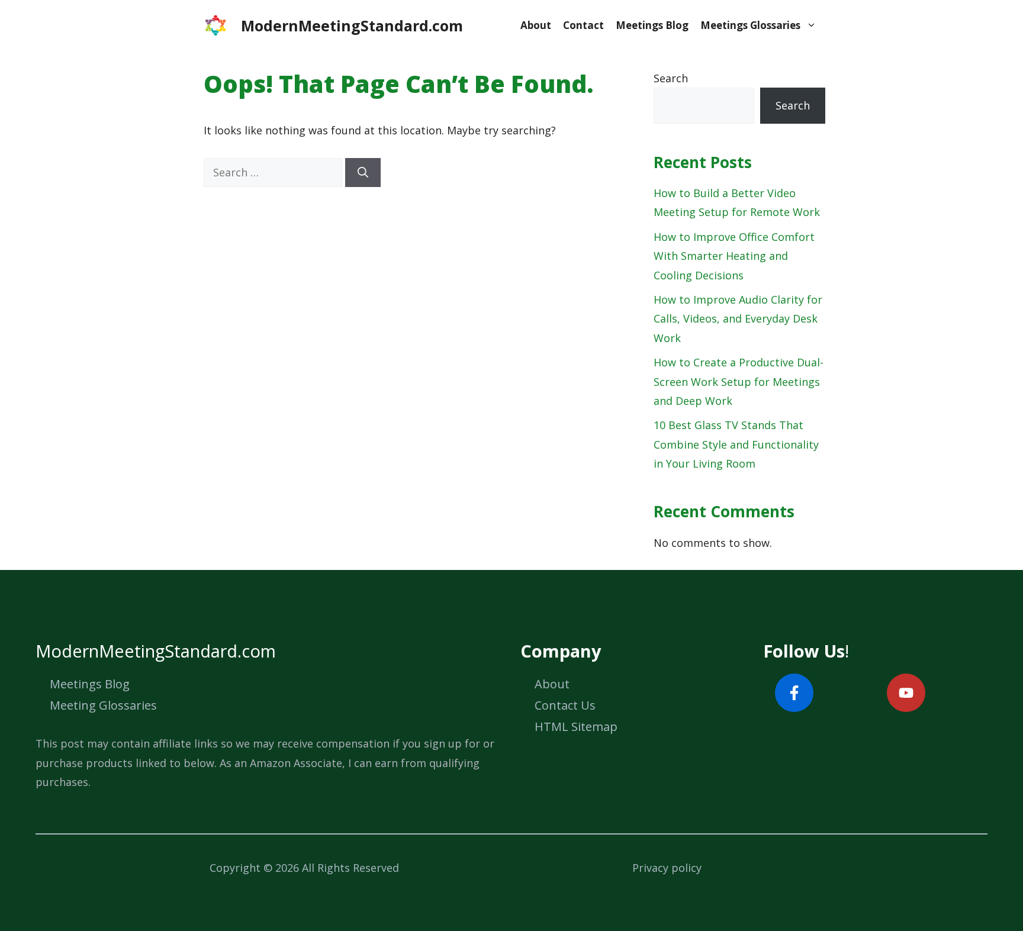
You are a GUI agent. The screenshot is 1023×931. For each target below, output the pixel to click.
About (535, 25)
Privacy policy (667, 868)
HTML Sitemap (576, 727)
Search (671, 78)
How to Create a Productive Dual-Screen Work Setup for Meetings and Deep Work (738, 381)
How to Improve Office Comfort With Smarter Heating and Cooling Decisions (734, 256)
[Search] (363, 172)
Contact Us (565, 705)
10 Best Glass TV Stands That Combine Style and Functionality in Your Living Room (736, 444)
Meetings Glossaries (750, 25)
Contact (583, 25)
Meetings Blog (652, 25)
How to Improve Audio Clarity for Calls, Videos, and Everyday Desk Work (738, 318)
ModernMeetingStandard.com (352, 25)
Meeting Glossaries (103, 705)
